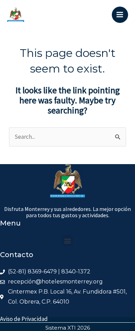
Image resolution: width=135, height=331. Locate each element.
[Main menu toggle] (120, 15)
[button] (67, 240)
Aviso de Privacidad (24, 319)
